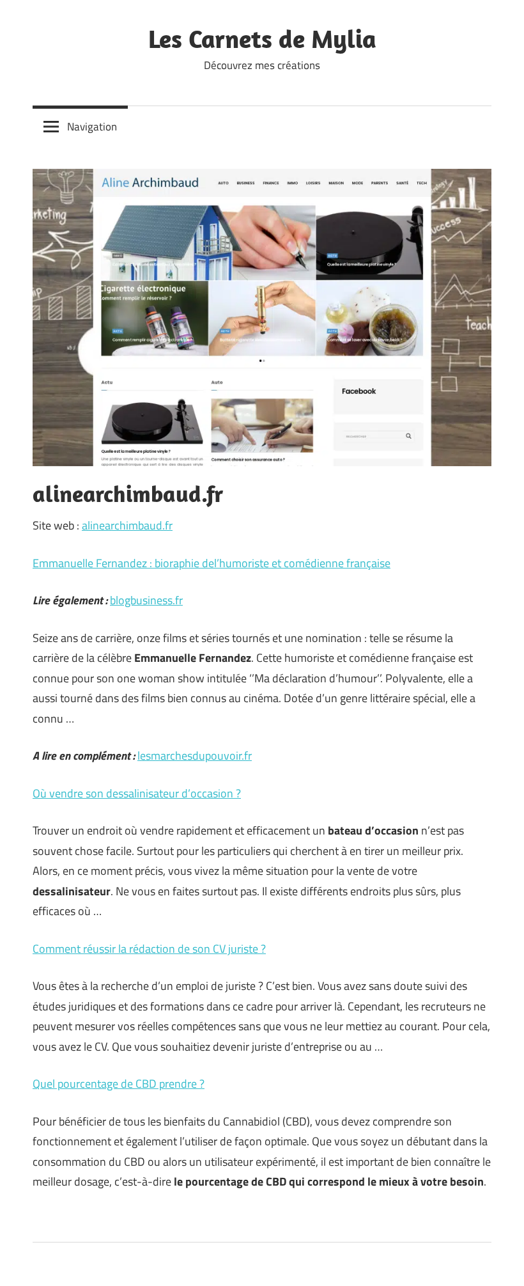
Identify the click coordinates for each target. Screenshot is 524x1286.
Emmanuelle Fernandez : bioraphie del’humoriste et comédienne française (211, 563)
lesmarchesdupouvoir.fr (194, 755)
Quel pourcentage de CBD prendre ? (118, 1083)
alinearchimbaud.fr (127, 525)
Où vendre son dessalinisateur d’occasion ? (137, 793)
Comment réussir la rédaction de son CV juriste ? (149, 948)
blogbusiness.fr (146, 600)
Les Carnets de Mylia (262, 38)
